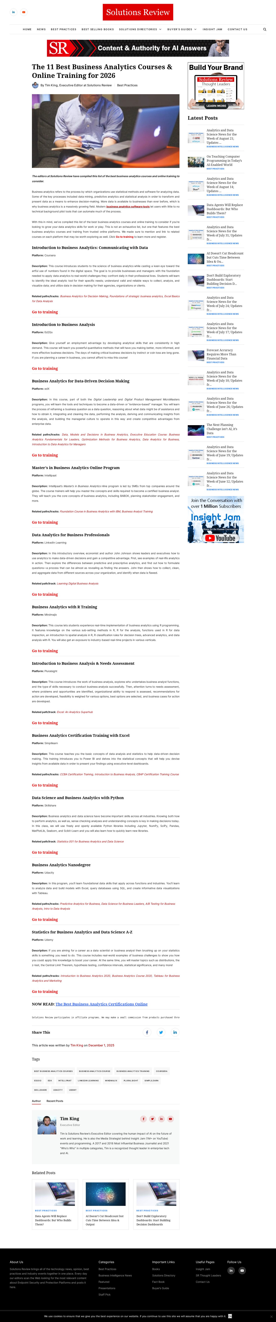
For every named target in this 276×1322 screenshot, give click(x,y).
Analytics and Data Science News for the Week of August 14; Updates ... (222, 185)
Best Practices (63, 29)
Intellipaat (65, 1080)
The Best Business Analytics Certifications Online (102, 1004)
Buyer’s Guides (179, 29)
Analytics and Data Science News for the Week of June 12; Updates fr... (225, 479)
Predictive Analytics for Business (80, 903)
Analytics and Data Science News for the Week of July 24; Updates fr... (224, 304)
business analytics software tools (128, 206)
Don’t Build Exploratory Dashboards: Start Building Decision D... (224, 279)
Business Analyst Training (137, 511)
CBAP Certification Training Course (157, 774)
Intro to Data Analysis (57, 908)
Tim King (51, 85)
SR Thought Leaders (208, 1275)
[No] (271, 1316)
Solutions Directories (138, 29)
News (41, 29)
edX (50, 1080)
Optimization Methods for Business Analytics (110, 439)
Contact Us (237, 29)
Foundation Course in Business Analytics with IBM (90, 511)
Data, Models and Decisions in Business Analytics (95, 434)
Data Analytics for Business (161, 439)
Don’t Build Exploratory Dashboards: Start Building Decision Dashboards (153, 1220)
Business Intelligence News (223, 146)
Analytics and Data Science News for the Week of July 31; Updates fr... (224, 233)
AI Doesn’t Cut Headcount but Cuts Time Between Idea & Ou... (225, 257)
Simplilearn (151, 1080)
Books (156, 1269)
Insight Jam (212, 29)
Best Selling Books (98, 29)
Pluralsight (131, 1080)
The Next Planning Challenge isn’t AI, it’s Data (222, 429)
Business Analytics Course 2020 (132, 976)
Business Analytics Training (133, 1071)
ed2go (37, 1080)
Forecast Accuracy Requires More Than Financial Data (221, 354)
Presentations (107, 1288)
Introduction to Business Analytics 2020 (85, 976)
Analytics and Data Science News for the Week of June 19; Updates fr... (225, 453)
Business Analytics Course (94, 1071)
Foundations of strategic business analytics (136, 296)
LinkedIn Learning (88, 1080)
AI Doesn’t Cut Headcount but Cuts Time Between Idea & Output (105, 1220)
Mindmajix (111, 1080)
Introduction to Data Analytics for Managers (58, 444)
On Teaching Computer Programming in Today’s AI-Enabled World (224, 160)
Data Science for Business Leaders (122, 903)
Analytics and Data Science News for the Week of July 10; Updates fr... (224, 378)
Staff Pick (105, 1294)
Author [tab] (36, 1101)
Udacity (58, 1090)
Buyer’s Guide (160, 1288)
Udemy (73, 1090)
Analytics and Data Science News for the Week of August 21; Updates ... (222, 136)
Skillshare (40, 1090)
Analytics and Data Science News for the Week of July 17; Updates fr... (224, 330)
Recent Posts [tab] (55, 1101)
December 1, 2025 (101, 1045)
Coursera (161, 1071)
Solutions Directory (163, 1275)
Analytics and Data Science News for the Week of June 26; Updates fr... (225, 404)
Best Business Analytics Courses (53, 1071)
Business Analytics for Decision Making (84, 296)
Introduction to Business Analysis (115, 774)
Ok (230, 1316)
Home (27, 29)
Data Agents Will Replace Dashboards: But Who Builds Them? (53, 1220)
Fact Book (158, 1282)
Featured (104, 1282)
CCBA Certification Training (76, 774)
